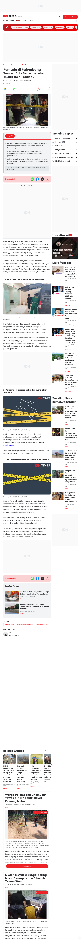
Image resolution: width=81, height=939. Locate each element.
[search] (60, 17)
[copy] (47, 179)
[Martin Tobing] (5, 634)
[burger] (76, 21)
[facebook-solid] (37, 179)
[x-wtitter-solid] (42, 179)
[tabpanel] (27, 157)
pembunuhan (9, 445)
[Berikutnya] (51, 731)
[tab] (10, 136)
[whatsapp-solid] (32, 179)
